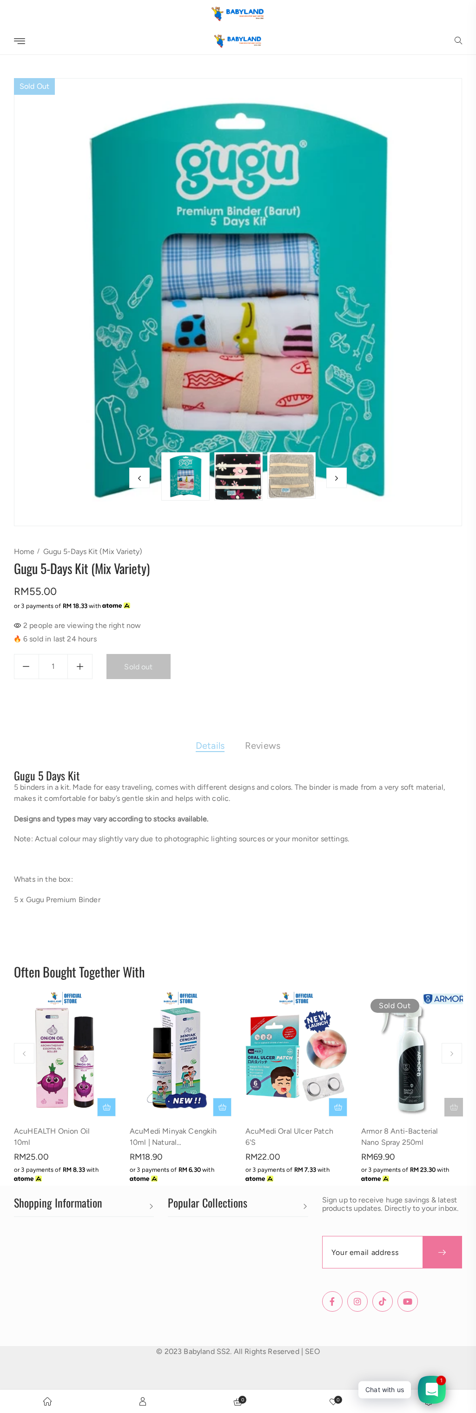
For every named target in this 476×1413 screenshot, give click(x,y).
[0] (333, 1401)
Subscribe (442, 1252)
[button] (458, 41)
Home (24, 551)
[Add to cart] (106, 1107)
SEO (312, 1351)
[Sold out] (453, 1107)
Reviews (262, 745)
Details (210, 745)
